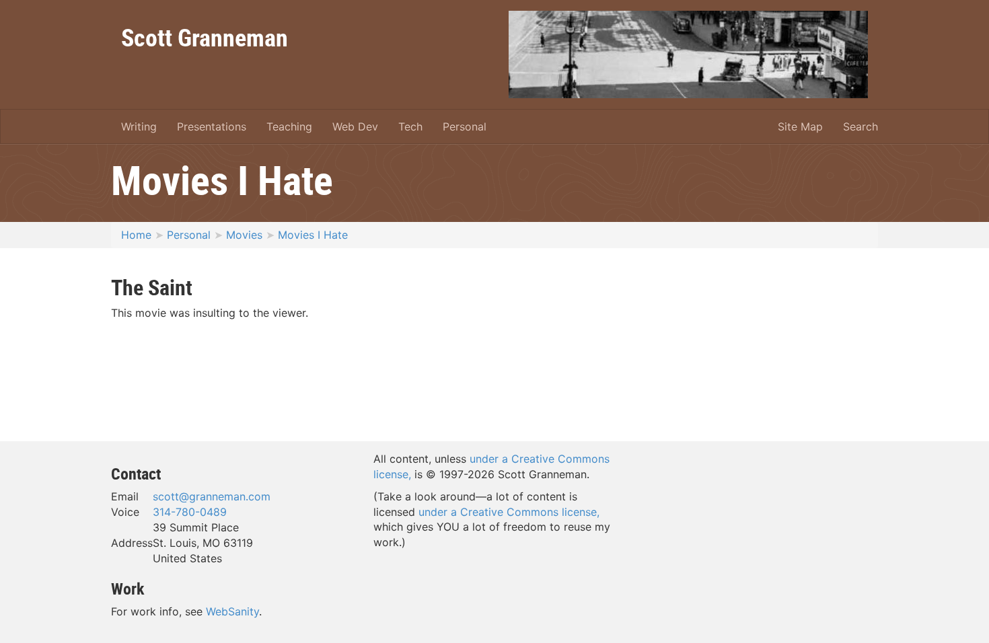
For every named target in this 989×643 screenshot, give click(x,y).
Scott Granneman (204, 37)
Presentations (211, 126)
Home (136, 234)
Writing (139, 126)
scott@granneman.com (211, 496)
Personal (464, 126)
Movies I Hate (313, 234)
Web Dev (355, 126)
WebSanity (232, 611)
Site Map (800, 126)
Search (860, 126)
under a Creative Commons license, (508, 512)
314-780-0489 (190, 512)
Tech (410, 126)
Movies (244, 234)
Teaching (289, 126)
